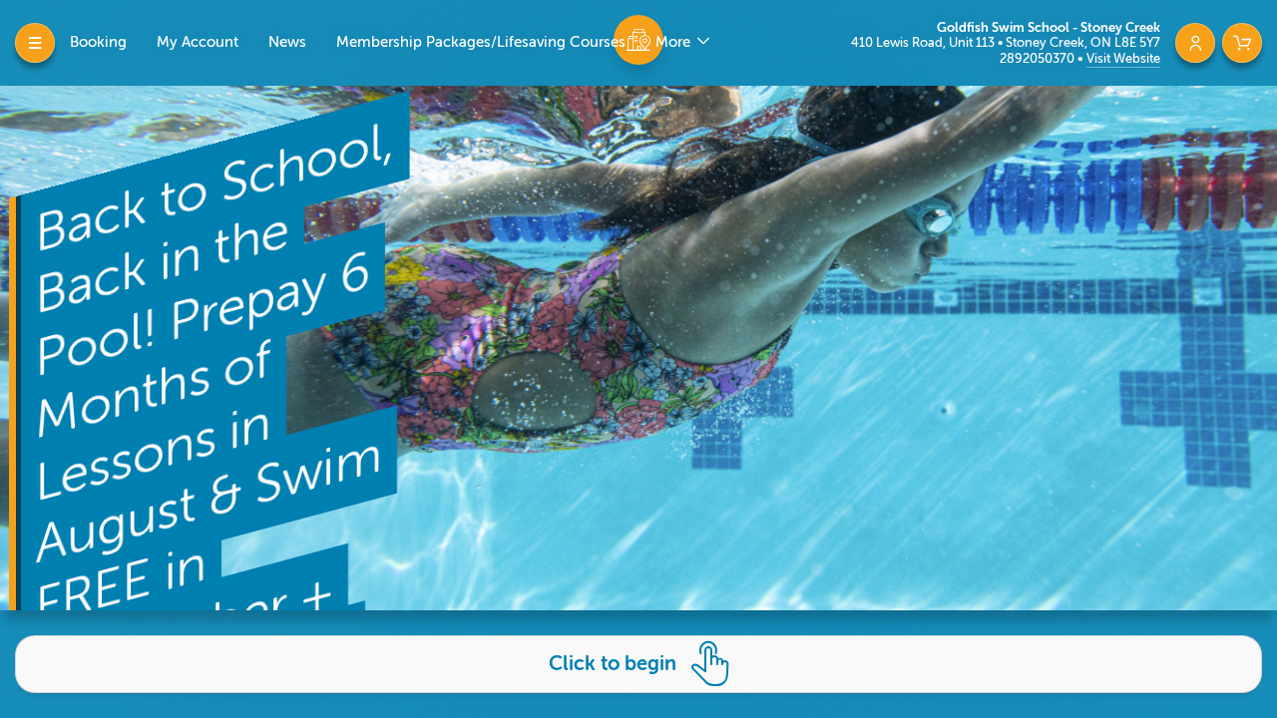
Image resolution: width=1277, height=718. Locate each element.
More (674, 42)
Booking (98, 42)
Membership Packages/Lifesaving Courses (481, 42)
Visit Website (1123, 58)
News (287, 42)
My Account (197, 42)
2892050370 (1038, 58)
